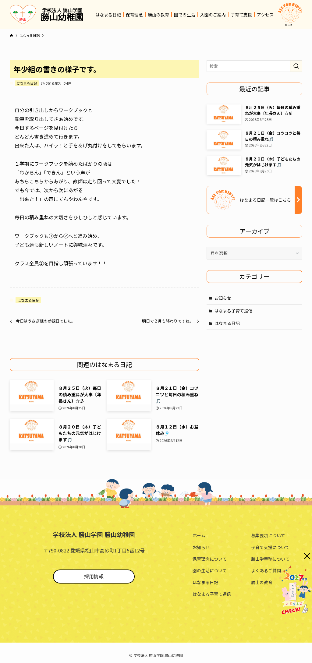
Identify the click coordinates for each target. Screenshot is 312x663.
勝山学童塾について (270, 559)
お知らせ (222, 298)
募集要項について (268, 535)
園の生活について (210, 570)
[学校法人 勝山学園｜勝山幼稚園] (23, 14)
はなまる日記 (27, 83)
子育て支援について (270, 547)
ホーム (199, 535)
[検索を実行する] (296, 66)
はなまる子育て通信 (233, 311)
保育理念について (210, 559)
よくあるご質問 (266, 570)
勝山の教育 (261, 582)
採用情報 (94, 576)
